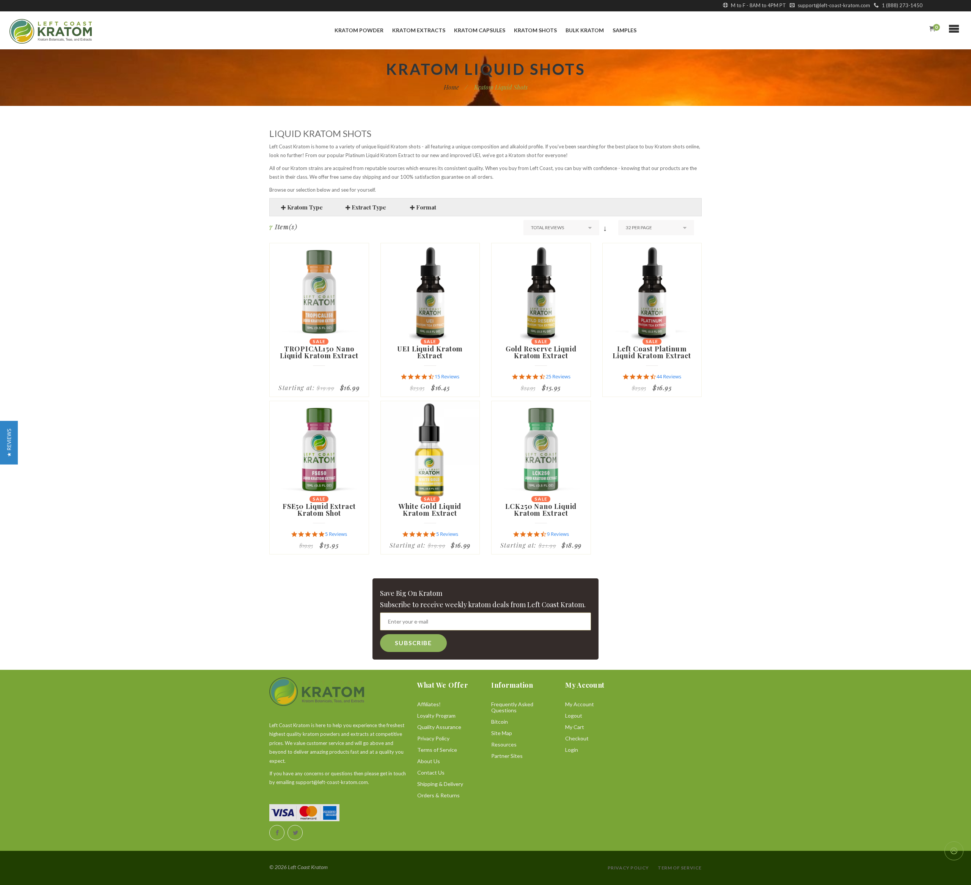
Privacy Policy (433, 738)
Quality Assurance (439, 727)
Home (451, 87)
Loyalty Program (436, 715)
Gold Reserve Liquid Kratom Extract (541, 352)
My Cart (574, 727)
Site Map (501, 733)
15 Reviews (447, 376)
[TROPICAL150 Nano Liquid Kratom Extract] (319, 292)
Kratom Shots (535, 30)
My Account (579, 704)
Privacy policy (628, 868)
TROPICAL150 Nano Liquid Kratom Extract (319, 352)
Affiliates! (429, 704)
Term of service (680, 868)
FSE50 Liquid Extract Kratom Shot (319, 510)
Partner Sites (507, 756)
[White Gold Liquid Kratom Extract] (430, 450)
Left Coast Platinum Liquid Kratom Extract (652, 352)
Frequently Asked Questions (512, 707)
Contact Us (431, 772)
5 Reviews (336, 534)
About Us (428, 761)
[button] (9, 443)
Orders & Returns (438, 795)
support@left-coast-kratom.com (833, 5)
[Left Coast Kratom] (84, 31)
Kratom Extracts (418, 30)
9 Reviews (558, 534)
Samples (624, 30)
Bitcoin (499, 721)
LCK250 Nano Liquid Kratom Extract (541, 510)
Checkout (577, 738)
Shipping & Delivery (440, 784)
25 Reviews (558, 376)
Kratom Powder (359, 30)
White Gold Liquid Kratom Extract (430, 510)
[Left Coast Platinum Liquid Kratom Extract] (652, 292)
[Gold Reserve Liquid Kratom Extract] (541, 292)
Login (571, 749)
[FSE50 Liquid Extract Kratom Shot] (319, 450)
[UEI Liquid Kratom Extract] (430, 292)
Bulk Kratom (585, 30)
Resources (504, 744)
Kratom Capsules (479, 30)
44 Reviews (669, 376)
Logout (573, 715)
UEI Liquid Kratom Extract (430, 352)
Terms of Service (437, 749)
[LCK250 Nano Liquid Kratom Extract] (541, 450)
